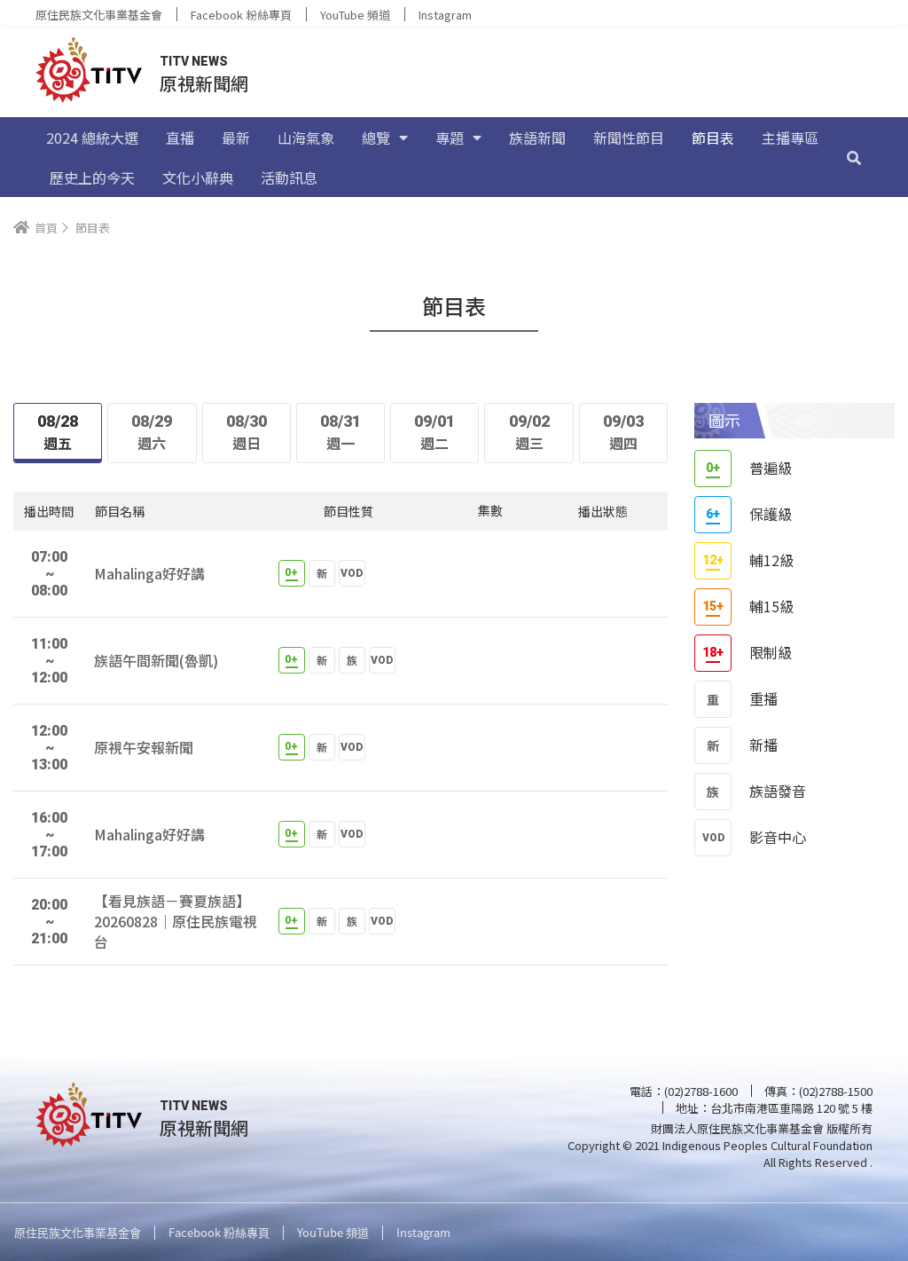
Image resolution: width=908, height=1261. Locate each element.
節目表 (713, 137)
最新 (236, 137)
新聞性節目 (628, 137)
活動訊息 (289, 177)
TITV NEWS (194, 61)
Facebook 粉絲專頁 (241, 14)
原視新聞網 (204, 83)
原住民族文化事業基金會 (98, 14)
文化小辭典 (197, 177)
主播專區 (790, 137)
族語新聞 (537, 137)
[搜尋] (854, 157)
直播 (180, 137)
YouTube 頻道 (355, 14)
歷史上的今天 (92, 177)
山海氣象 (306, 137)
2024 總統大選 (92, 137)
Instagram (445, 14)
